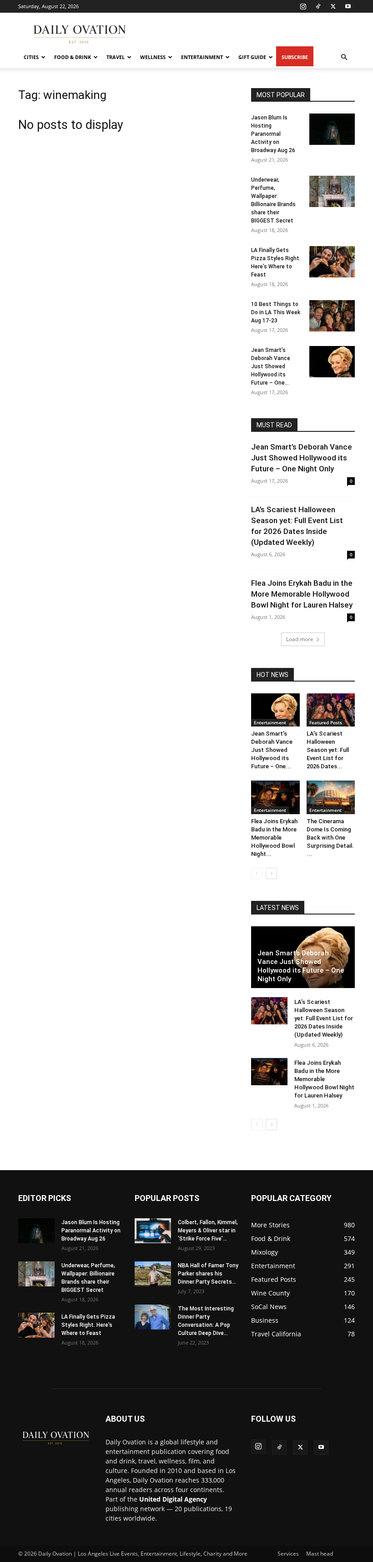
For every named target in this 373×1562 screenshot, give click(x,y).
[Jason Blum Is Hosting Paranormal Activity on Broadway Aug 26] (332, 129)
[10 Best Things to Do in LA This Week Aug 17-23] (332, 315)
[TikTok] (318, 6)
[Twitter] (333, 6)
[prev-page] (256, 873)
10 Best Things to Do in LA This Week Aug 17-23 (275, 312)
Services (288, 1553)
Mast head (319, 1553)
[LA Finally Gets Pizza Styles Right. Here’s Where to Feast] (332, 261)
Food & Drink (72, 57)
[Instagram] (303, 6)
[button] (344, 57)
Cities (31, 57)
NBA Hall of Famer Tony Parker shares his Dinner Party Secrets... (208, 1273)
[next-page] (271, 873)
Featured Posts (325, 722)
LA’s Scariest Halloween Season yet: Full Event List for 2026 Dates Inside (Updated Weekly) (323, 1018)
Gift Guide (252, 57)
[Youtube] (348, 6)
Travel (115, 57)
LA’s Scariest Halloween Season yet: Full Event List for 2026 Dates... (328, 750)
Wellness (153, 57)
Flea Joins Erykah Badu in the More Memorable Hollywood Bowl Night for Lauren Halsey (302, 593)
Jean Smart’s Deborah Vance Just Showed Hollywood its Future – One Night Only (301, 457)
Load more (299, 639)
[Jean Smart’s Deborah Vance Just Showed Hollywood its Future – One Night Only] (332, 361)
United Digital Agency (173, 1499)
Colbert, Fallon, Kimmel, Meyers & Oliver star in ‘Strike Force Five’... (208, 1230)
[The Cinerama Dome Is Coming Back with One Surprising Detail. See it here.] (331, 797)
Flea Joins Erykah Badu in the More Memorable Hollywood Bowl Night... (274, 837)
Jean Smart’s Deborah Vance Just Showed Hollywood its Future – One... (270, 366)
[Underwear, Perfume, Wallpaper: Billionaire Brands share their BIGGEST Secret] (332, 191)
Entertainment (202, 57)
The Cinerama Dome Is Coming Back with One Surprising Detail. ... (330, 837)
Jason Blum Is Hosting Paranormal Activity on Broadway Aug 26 (273, 133)
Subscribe (295, 57)
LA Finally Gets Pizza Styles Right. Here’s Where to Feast (88, 1325)
